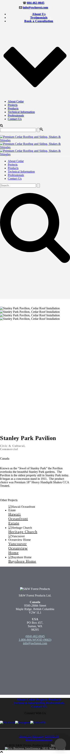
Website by (58, 745)
